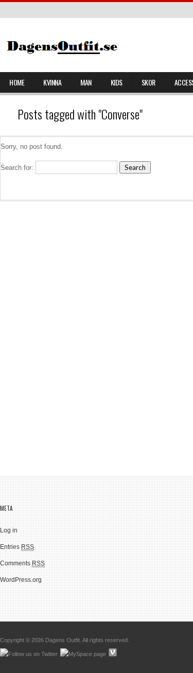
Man (86, 82)
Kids (116, 82)
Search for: (17, 167)
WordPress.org (21, 579)
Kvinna (52, 82)
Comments (22, 563)
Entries (17, 546)
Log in (8, 530)
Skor (148, 82)
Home (16, 82)
